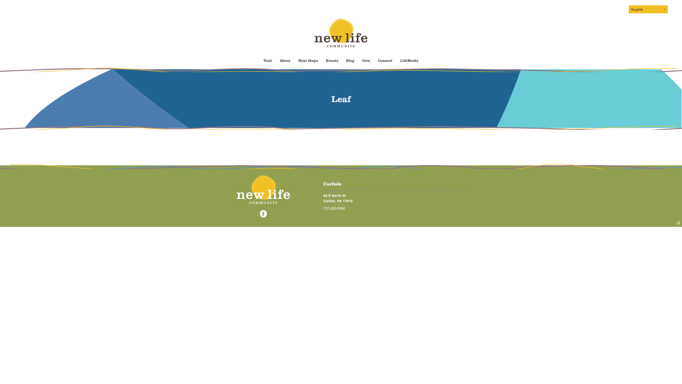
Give (366, 60)
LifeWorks (409, 60)
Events (332, 60)
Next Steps (308, 60)
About (285, 60)
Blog (350, 60)
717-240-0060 (334, 208)
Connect (385, 60)
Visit (268, 60)
